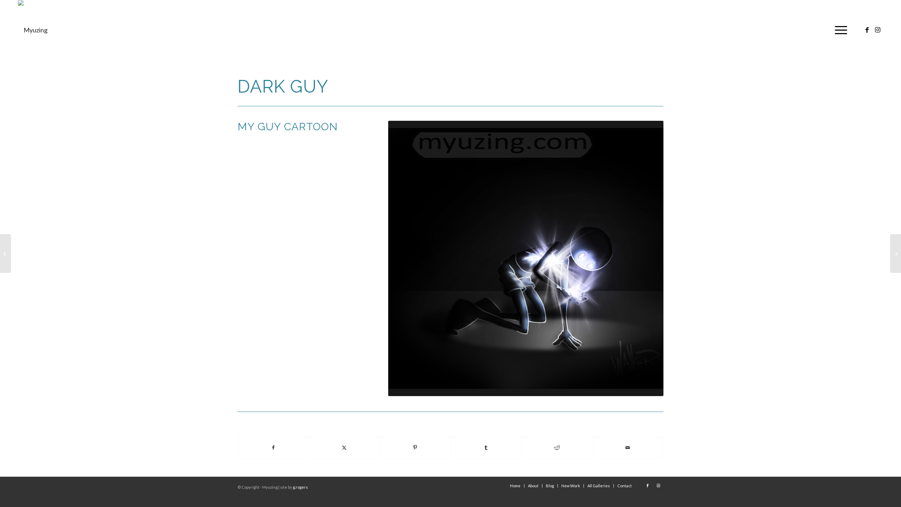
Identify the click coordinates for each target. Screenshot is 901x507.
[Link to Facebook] (867, 29)
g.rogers (300, 487)
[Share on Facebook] (273, 447)
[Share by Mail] (628, 447)
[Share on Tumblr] (486, 447)
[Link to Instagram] (877, 29)
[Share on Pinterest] (415, 447)
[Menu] (838, 30)
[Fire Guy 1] (895, 253)
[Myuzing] (33, 30)
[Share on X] (344, 447)
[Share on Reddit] (557, 447)
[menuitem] (838, 30)
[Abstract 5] (5, 253)
